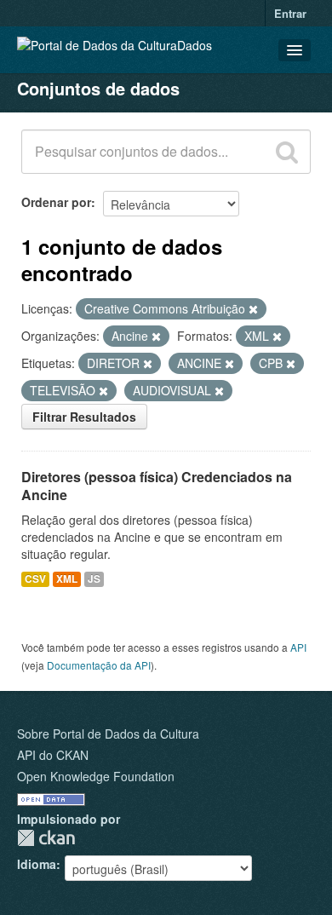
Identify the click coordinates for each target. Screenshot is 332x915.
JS (94, 579)
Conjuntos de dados (98, 88)
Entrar (290, 13)
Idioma (36, 863)
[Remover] (253, 309)
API (298, 647)
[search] (287, 151)
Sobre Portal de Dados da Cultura (108, 733)
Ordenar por (56, 201)
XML (66, 579)
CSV (35, 579)
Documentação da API (99, 665)
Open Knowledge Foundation (96, 776)
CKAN (46, 838)
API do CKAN (53, 754)
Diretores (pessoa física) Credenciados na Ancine (156, 485)
